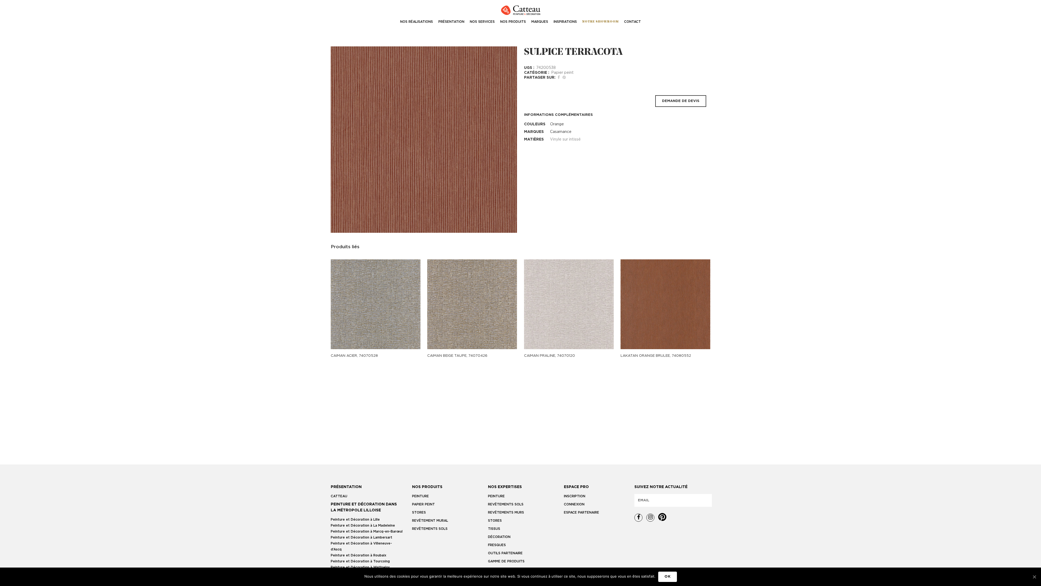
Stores (419, 512)
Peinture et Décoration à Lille (355, 519)
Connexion (574, 504)
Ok (667, 576)
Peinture (420, 496)
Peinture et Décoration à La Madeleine (363, 525)
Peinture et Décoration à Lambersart (361, 537)
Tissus (494, 528)
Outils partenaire (505, 553)
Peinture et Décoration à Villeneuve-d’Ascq (361, 546)
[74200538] (424, 139)
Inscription (574, 496)
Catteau (339, 496)
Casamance (560, 132)
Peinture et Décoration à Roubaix (358, 555)
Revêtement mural (430, 520)
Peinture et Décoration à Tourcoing (360, 561)
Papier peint (562, 73)
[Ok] (1034, 576)
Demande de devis (680, 101)
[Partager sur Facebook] (559, 77)
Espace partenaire (581, 512)
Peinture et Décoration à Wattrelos (360, 567)
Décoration (499, 537)
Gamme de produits (506, 561)
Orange (557, 124)
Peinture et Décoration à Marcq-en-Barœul (367, 531)
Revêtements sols (430, 528)
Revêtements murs (506, 512)
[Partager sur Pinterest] (564, 77)
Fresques (497, 545)
